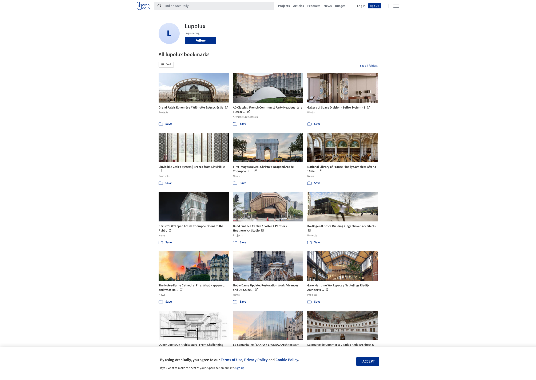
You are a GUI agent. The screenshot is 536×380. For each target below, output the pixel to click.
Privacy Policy (256, 360)
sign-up (240, 368)
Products (313, 6)
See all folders (369, 65)
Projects (284, 6)
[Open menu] (396, 6)
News (328, 6)
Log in (361, 6)
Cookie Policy (286, 360)
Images (340, 6)
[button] (166, 65)
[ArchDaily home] (143, 6)
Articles (298, 6)
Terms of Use (231, 360)
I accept (368, 361)
